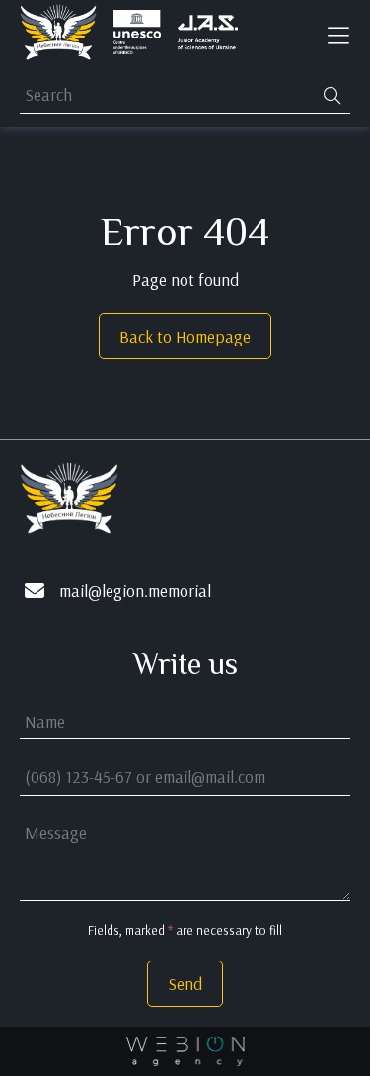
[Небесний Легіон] (69, 498)
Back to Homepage (185, 336)
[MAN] (175, 32)
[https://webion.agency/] (185, 1051)
